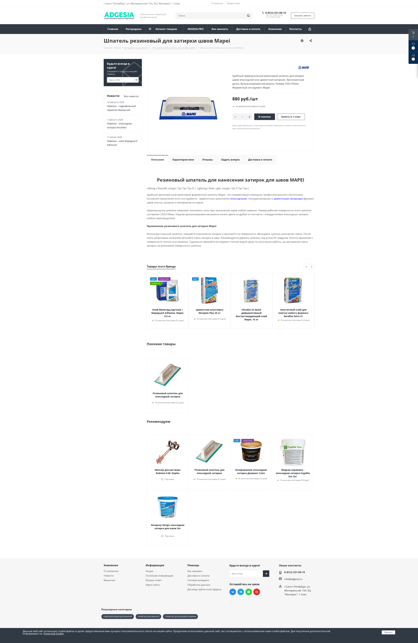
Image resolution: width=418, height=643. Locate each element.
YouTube (256, 592)
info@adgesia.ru (293, 579)
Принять (388, 632)
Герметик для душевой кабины (180, 616)
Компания (111, 565)
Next (311, 267)
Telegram (240, 592)
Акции (149, 571)
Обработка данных (198, 584)
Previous (306, 267)
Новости (109, 575)
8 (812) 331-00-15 (275, 12)
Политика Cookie (53, 633)
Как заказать (194, 571)
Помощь (193, 565)
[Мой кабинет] (310, 29)
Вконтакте (232, 592)
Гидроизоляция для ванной (117, 616)
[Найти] (248, 15)
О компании (111, 571)
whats (248, 592)
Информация (155, 565)
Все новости (131, 96)
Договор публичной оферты (204, 589)
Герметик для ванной (148, 616)
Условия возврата (198, 580)
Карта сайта (153, 584)
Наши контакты (290, 565)
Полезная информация (159, 575)
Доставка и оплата (198, 575)
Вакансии (109, 580)
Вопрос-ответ (154, 580)
